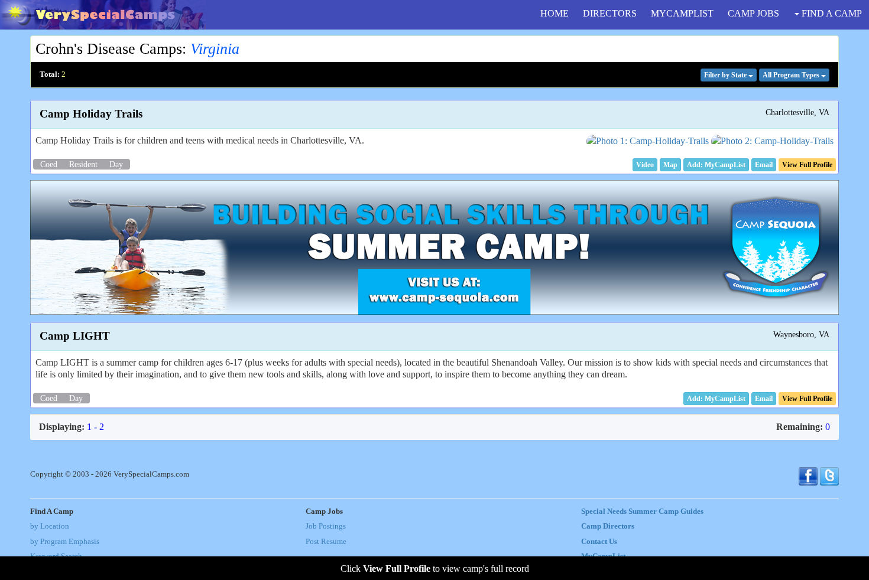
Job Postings (326, 526)
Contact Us (599, 541)
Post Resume (326, 541)
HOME (554, 13)
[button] (645, 164)
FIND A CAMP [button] (830, 13)
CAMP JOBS (753, 13)
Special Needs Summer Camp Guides (642, 511)
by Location (49, 526)
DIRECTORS (610, 13)
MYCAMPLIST (682, 13)
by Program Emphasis (64, 541)
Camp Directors (607, 526)
